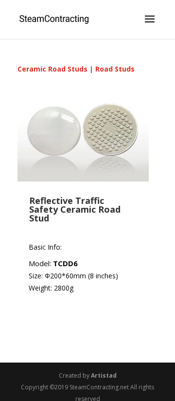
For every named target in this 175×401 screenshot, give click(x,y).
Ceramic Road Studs (53, 68)
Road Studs (115, 68)
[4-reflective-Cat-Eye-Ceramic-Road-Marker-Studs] (83, 178)
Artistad (104, 375)
